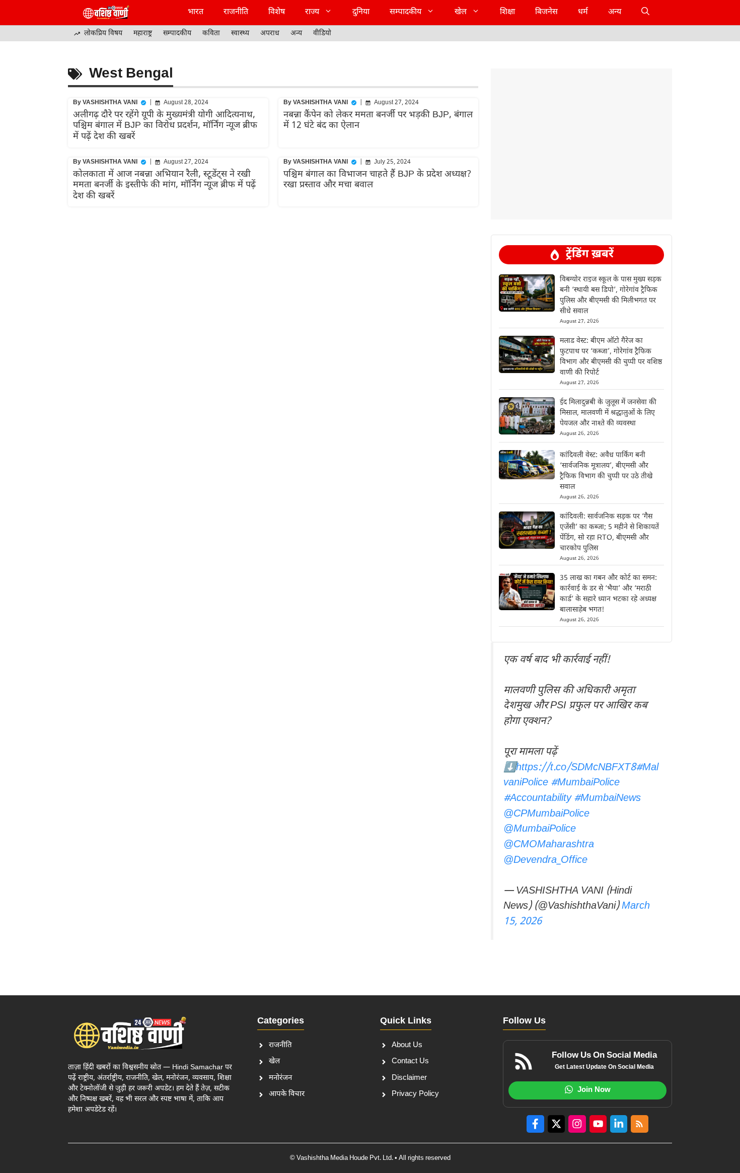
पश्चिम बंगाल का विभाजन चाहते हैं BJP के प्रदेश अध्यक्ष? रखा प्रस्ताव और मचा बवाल (377, 180)
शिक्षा (507, 12)
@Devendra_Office (545, 860)
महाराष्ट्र (142, 33)
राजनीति (236, 12)
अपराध (269, 33)
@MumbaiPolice (539, 829)
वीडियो (322, 33)
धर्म (583, 12)
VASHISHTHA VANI (110, 103)
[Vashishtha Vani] (106, 12)
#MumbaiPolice (585, 782)
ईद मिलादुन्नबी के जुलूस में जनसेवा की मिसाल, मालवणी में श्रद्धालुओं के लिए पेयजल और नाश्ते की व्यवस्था (608, 413)
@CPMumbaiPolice (546, 814)
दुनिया (360, 12)
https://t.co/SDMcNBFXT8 (576, 767)
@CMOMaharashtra (548, 844)
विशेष (276, 12)
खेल (461, 12)
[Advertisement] (581, 93)
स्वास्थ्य (240, 33)
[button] (645, 12)
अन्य (614, 12)
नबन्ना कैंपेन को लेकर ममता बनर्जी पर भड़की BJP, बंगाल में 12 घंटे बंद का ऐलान (378, 120)
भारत (195, 12)
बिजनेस (546, 12)
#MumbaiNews (607, 798)
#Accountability (537, 798)
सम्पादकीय (405, 12)
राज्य (312, 12)
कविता (211, 33)
